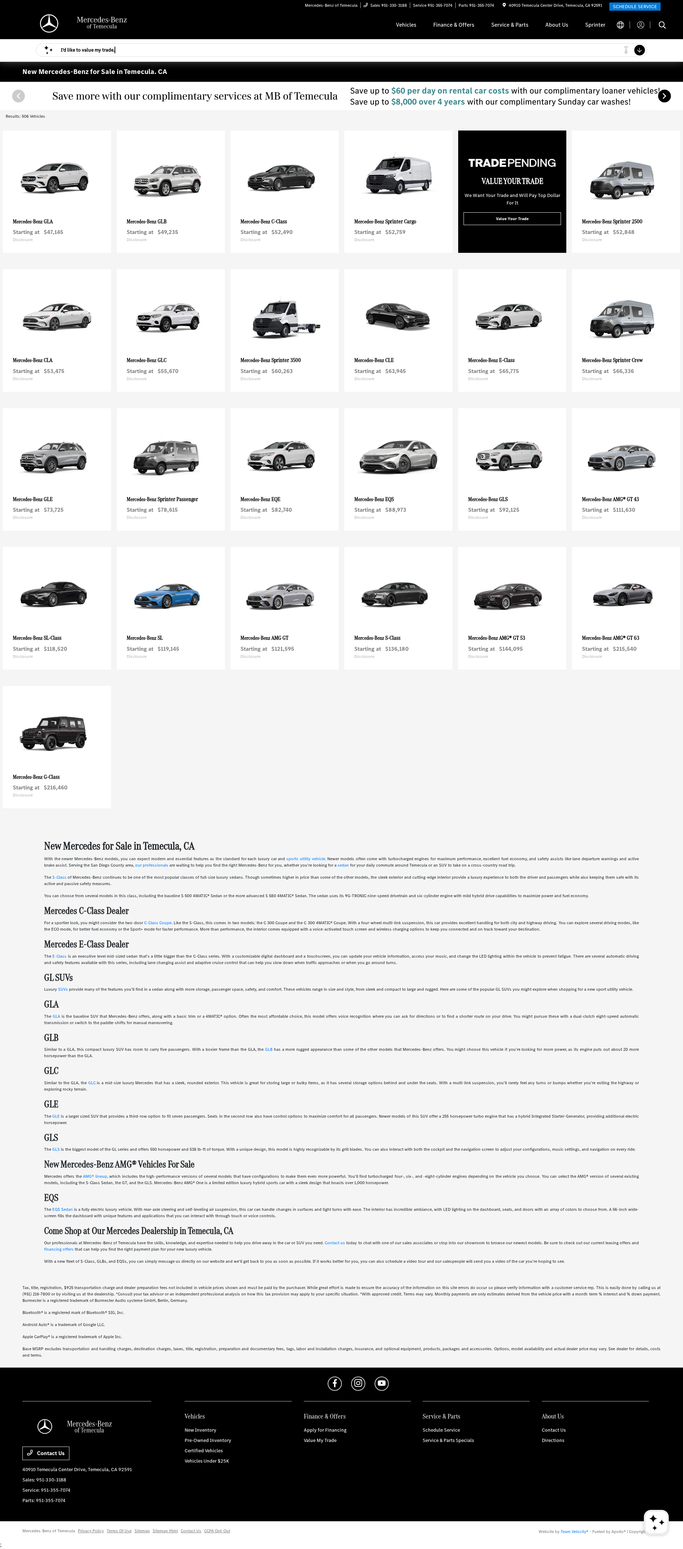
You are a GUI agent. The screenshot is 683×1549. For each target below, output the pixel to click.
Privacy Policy (91, 1531)
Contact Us (50, 1453)
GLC (92, 1083)
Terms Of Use (119, 1531)
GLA (56, 1016)
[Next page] (665, 96)
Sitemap (142, 1531)
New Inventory (200, 1430)
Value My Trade (320, 1440)
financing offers (59, 1249)
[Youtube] (382, 1384)
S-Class (59, 877)
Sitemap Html (165, 1531)
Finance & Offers (325, 1416)
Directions (553, 1440)
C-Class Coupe (157, 923)
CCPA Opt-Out (217, 1531)
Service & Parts (441, 1416)
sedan (343, 865)
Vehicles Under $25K (207, 1461)
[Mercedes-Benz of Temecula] (83, 24)
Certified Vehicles (204, 1450)
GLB (268, 1049)
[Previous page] (18, 96)
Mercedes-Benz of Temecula (48, 1531)
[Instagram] (358, 1384)
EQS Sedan (62, 1209)
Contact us (335, 1243)
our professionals (151, 865)
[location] (504, 5)
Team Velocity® (574, 1531)
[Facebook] (335, 1384)
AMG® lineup (95, 1176)
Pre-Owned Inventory (208, 1440)
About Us (553, 1416)
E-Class (59, 956)
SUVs (63, 989)
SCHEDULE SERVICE (635, 6)
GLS (56, 1149)
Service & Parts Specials (448, 1440)
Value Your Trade (512, 219)
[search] (662, 26)
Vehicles (195, 1416)
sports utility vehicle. (306, 859)
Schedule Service (441, 1430)
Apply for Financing (325, 1430)
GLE (56, 1116)
